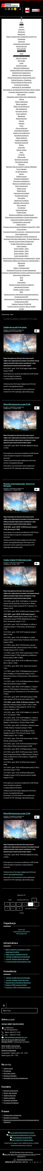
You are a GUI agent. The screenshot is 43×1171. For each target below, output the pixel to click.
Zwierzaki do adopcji (21, 162)
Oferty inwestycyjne (21, 186)
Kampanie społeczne (21, 143)
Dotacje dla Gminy (21, 210)
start (10, 900)
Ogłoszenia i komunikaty (21, 193)
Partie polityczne (21, 46)
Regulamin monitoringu (10, 1118)
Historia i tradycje (21, 58)
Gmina (21, 25)
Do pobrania (21, 208)
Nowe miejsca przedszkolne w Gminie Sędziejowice (21, 217)
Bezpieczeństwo (21, 118)
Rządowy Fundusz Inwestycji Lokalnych (21, 285)
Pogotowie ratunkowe (10, 1100)
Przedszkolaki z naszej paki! (21, 222)
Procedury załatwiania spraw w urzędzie (21, 92)
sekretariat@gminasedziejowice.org (15, 1037)
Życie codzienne (21, 114)
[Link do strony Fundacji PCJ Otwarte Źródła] (21, 1140)
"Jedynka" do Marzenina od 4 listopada (17, 957)
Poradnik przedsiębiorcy (21, 179)
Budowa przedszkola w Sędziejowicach (21, 215)
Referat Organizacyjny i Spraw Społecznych (21, 78)
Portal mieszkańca (21, 171)
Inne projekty (21, 282)
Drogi (21, 53)
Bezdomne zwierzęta (21, 159)
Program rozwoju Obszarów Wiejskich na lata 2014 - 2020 (21, 227)
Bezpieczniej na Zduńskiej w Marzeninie (18, 983)
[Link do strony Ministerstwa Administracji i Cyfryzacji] (21, 1135)
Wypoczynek (21, 157)
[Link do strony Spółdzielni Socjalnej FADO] (21, 1137)
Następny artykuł (31, 908)
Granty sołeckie (21, 246)
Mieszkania (21, 116)
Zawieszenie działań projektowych (21, 220)
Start (21, 22)
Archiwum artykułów (10, 1076)
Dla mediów (21, 198)
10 (19, 908)
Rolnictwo (21, 164)
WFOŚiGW (21, 265)
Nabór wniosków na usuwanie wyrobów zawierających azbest (17, 951)
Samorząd (21, 41)
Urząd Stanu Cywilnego (21, 85)
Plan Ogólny (21, 61)
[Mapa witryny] (20, 9)
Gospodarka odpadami (21, 130)
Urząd (21, 63)
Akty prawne (21, 94)
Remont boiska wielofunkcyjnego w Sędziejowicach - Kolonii (21, 258)
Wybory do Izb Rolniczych (21, 106)
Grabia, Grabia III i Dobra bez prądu (17, 560)
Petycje (21, 99)
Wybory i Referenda (21, 102)
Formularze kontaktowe (11, 1103)
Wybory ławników (21, 104)
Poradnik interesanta (21, 196)
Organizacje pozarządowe (21, 44)
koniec (22, 913)
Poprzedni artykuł (23, 900)
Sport (21, 152)
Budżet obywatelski (21, 140)
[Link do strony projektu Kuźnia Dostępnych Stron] (21, 1133)
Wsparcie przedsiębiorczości (21, 184)
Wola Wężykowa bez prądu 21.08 (16, 404)
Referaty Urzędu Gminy (10, 1091)
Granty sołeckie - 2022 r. (21, 251)
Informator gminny (21, 111)
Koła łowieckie (21, 49)
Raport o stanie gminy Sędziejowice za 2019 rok (21, 37)
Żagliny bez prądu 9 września (15, 327)
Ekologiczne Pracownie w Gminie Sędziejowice (21, 270)
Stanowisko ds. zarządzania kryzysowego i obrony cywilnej (21, 90)
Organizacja (21, 39)
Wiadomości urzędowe (21, 200)
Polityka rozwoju (21, 176)
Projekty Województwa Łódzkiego (21, 244)
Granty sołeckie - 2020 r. (21, 249)
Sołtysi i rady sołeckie (10, 1093)
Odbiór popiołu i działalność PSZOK (16, 954)
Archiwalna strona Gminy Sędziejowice (15, 1078)
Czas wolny (21, 147)
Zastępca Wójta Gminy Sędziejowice (21, 70)
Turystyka (21, 155)
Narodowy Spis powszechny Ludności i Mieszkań (21, 167)
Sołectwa (21, 29)
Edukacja (21, 123)
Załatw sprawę (21, 188)
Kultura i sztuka (21, 150)
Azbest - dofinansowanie (21, 268)
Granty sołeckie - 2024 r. (21, 253)
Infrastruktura (21, 51)
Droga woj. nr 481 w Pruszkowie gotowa (18, 987)
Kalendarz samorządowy (21, 203)
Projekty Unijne (21, 212)
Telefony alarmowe (9, 1095)
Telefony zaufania (9, 1098)
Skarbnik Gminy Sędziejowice (21, 73)
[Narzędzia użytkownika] (36, 330)
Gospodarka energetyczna (21, 56)
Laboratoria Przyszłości (21, 287)
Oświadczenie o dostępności (12, 1115)
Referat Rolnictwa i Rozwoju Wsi (21, 82)
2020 (21, 280)
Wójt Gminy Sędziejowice (21, 68)
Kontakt (21, 309)
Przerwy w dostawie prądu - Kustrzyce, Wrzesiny (19, 485)
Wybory (21, 145)
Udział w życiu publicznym (21, 133)
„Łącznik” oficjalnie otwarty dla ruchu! (17, 959)
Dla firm (21, 174)
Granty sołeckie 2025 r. (21, 256)
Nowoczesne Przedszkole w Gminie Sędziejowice (21, 236)
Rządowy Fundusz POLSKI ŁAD (21, 304)
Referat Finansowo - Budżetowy (21, 80)
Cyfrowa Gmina (21, 229)
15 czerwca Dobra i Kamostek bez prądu (18, 961)
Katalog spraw (21, 191)
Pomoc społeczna (21, 128)
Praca (21, 126)
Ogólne (21, 27)
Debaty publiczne (21, 138)
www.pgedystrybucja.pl (15, 874)
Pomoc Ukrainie (21, 169)
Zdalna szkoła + (21, 224)
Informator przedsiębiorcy (21, 181)
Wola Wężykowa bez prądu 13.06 (16, 813)
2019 (21, 277)
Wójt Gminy (21, 32)
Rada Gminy (21, 34)
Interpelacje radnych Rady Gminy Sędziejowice (21, 97)
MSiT (21, 292)
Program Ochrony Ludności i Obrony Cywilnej (21, 306)
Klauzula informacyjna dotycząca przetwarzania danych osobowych (21, 1121)
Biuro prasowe (21, 205)
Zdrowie (21, 121)
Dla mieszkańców (21, 109)
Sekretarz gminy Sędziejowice (21, 75)
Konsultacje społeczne (21, 135)
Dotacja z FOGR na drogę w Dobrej (16, 985)
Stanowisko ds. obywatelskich (21, 87)
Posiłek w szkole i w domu (21, 290)
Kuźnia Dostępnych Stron (25, 1159)
